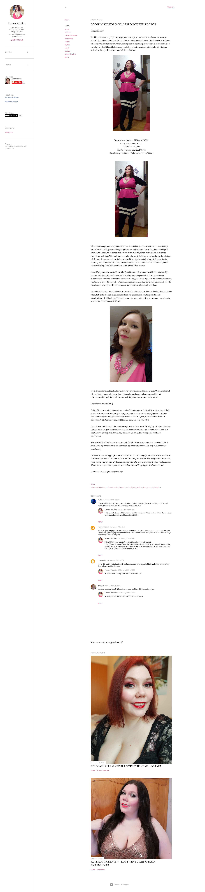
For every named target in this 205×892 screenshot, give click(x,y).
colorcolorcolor (71, 35)
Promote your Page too (11, 101)
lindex (67, 42)
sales (67, 57)
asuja (67, 29)
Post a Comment (103, 770)
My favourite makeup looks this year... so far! (126, 766)
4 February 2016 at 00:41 (113, 585)
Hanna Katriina (111, 509)
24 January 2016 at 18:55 (111, 500)
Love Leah (102, 560)
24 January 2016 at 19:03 (126, 509)
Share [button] (67, 20)
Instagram (9, 131)
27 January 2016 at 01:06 (115, 560)
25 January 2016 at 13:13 (126, 538)
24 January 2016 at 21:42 (116, 527)
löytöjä (67, 45)
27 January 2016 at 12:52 (126, 570)
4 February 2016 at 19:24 (126, 593)
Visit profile (17, 40)
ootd (67, 48)
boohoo (68, 32)
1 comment (101, 869)
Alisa (100, 500)
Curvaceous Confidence (12, 97)
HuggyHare (102, 527)
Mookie (101, 585)
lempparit (69, 39)
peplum (68, 51)
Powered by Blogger (121, 884)
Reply (100, 522)
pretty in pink (70, 54)
